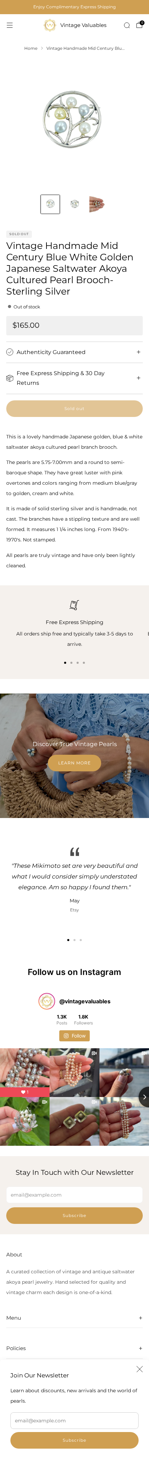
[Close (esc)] (139, 1369)
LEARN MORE (74, 762)
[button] (68, 940)
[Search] (126, 25)
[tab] (65, 663)
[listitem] (74, 7)
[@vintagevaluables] (47, 1001)
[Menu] (9, 25)
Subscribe (74, 1440)
